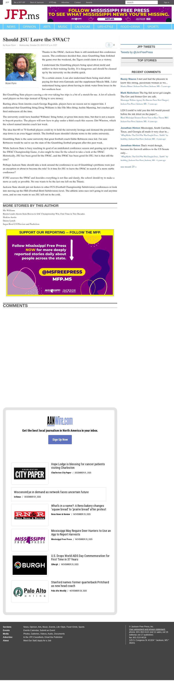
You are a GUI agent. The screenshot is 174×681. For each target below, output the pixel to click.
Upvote (109, 44)
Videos (43, 634)
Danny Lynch (9, 220)
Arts (46, 27)
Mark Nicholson (130, 92)
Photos (26, 634)
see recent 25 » (129, 166)
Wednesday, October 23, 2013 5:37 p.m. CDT (38, 45)
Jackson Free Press (24, 14)
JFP (7, 2)
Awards (89, 2)
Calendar (82, 27)
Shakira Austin (10, 217)
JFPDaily (52, 2)
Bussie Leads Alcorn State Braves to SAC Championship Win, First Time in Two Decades (44, 213)
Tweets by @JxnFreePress (137, 52)
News (11, 27)
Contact (77, 2)
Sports (153, 27)
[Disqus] (60, 360)
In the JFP (27, 637)
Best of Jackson (37, 2)
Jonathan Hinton (130, 127)
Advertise (65, 2)
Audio (50, 634)
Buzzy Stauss (128, 79)
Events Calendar (31, 630)
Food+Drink (130, 27)
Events (52, 627)
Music (62, 27)
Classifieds (38, 637)
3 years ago (165, 86)
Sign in (166, 2)
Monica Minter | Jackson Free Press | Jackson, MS (140, 86)
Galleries (35, 634)
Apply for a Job (44, 640)
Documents (59, 634)
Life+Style (105, 27)
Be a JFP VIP (19, 2)
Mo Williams (9, 210)
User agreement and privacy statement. (147, 629)
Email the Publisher (54, 637)
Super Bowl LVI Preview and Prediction (21, 224)
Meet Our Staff (30, 640)
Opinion (29, 27)
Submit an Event (47, 630)
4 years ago (152, 121)
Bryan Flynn (11, 45)
